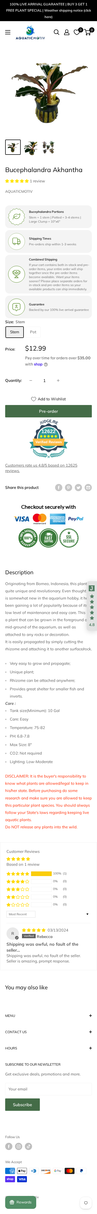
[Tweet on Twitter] (78, 487)
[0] (87, 32)
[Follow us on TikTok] (28, 1146)
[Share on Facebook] (58, 487)
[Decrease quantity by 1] (30, 380)
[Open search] (56, 32)
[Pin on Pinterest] (68, 487)
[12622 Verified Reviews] (48, 458)
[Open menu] (7, 32)
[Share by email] (88, 487)
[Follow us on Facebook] (8, 1146)
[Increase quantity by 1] (58, 380)
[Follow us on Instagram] (18, 1146)
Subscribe (22, 1104)
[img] (34, 930)
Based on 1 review (23, 864)
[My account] (66, 32)
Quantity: (13, 380)
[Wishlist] (77, 32)
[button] (17, 181)
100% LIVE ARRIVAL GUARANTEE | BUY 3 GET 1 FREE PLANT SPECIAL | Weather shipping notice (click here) (48, 10)
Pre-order (48, 411)
